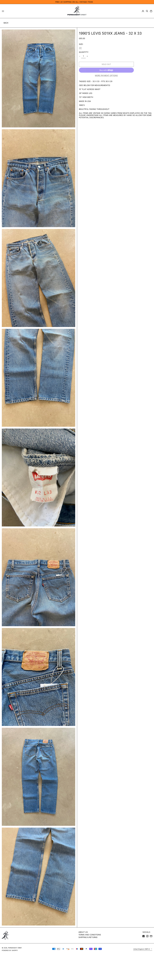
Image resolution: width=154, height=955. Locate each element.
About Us (83, 932)
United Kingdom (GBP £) (141, 949)
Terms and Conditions (89, 935)
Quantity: (83, 52)
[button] (147, 11)
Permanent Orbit (15, 948)
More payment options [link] (106, 76)
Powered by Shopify (10, 950)
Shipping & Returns (87, 937)
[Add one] (87, 56)
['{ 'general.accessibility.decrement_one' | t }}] (79, 56)
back (6, 23)
